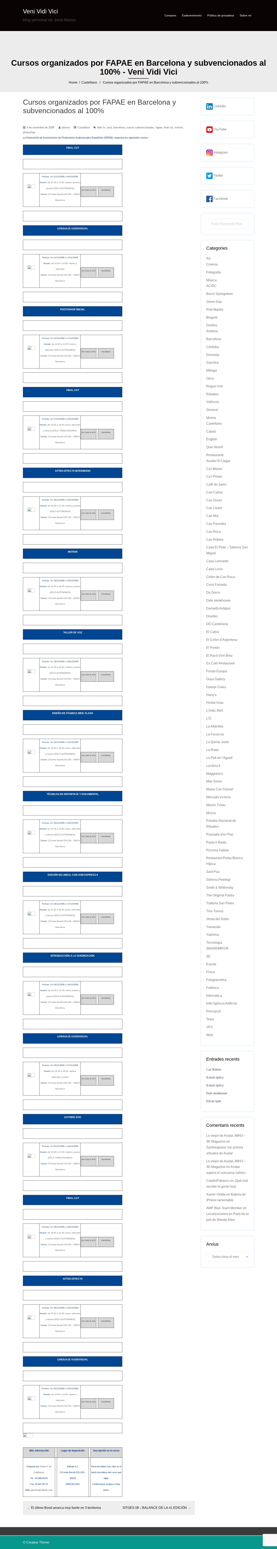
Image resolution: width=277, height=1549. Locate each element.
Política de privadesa (220, 15)
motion (179, 127)
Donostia (212, 355)
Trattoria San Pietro (220, 903)
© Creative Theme (36, 1542)
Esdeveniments (192, 15)
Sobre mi (245, 15)
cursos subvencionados (140, 127)
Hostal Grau (214, 702)
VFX (209, 1027)
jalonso (66, 127)
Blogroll (211, 317)
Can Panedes (216, 523)
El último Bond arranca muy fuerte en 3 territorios (66, 1507)
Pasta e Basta (216, 842)
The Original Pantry (220, 895)
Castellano (89, 82)
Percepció (213, 1011)
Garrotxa (212, 362)
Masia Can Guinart (219, 789)
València (212, 402)
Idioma (211, 417)
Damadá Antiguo (218, 608)
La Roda (212, 750)
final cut (168, 127)
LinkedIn (219, 106)
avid (109, 127)
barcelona (119, 127)
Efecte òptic (213, 1101)
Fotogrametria (216, 980)
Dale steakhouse (218, 600)
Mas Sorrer (214, 781)
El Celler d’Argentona (221, 639)
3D (208, 956)
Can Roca (213, 531)
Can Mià (212, 516)
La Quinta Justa (217, 742)
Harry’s (211, 695)
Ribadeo (212, 394)
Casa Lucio (214, 569)
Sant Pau (213, 871)
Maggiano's (214, 773)
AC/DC (211, 286)
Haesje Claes (216, 687)
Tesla (210, 1019)
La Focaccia (215, 734)
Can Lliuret (214, 508)
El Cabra (212, 632)
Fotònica (212, 987)
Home (73, 82)
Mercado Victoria (218, 797)
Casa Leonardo (217, 561)
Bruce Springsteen (219, 293)
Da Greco (213, 592)
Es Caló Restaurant (220, 663)
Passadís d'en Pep (219, 834)
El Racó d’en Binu (219, 655)
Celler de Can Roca (220, 577)
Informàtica (214, 995)
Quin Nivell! (214, 447)
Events (211, 964)
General (212, 409)
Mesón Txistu (215, 805)
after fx (101, 127)
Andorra (212, 331)
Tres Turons (214, 911)
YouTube (220, 129)
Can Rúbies (214, 539)
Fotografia (213, 272)
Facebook (220, 198)
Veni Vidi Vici (40, 11)
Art (208, 258)
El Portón (213, 647)
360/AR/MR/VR (217, 948)
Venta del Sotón (217, 919)
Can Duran (214, 500)
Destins (211, 325)
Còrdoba (212, 347)
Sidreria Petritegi (218, 879)
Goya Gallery (215, 679)
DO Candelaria (217, 624)
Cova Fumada (216, 584)
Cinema (212, 264)
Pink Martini (214, 309)
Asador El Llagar (218, 461)
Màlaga (211, 370)
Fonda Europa (216, 671)
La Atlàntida (214, 726)
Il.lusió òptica (214, 1077)
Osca (210, 378)
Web (209, 1035)
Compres (170, 15)
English (211, 439)
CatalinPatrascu (217, 1180)
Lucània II (213, 765)
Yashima (212, 934)
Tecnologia (214, 942)
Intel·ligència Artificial (221, 1003)
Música (211, 280)
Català (211, 431)
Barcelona (213, 339)
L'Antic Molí (214, 710)
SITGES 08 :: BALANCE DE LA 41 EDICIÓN (154, 1507)
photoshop (29, 132)
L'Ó (208, 718)
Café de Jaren (216, 484)
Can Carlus (214, 492)
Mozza (211, 813)
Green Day (214, 301)
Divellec (212, 616)
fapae (159, 127)
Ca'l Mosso (214, 469)
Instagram (220, 152)
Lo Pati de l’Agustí (219, 757)
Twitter (218, 175)
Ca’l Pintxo (214, 476)
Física (210, 972)
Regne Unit (214, 386)
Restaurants (215, 455)
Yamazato (213, 927)
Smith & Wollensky (219, 887)
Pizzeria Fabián (217, 850)
